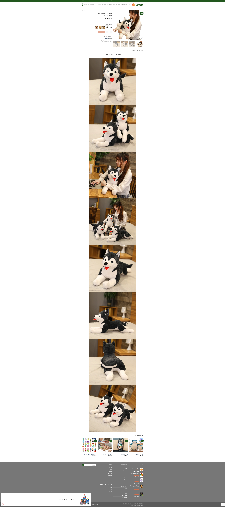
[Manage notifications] (3, 504)
